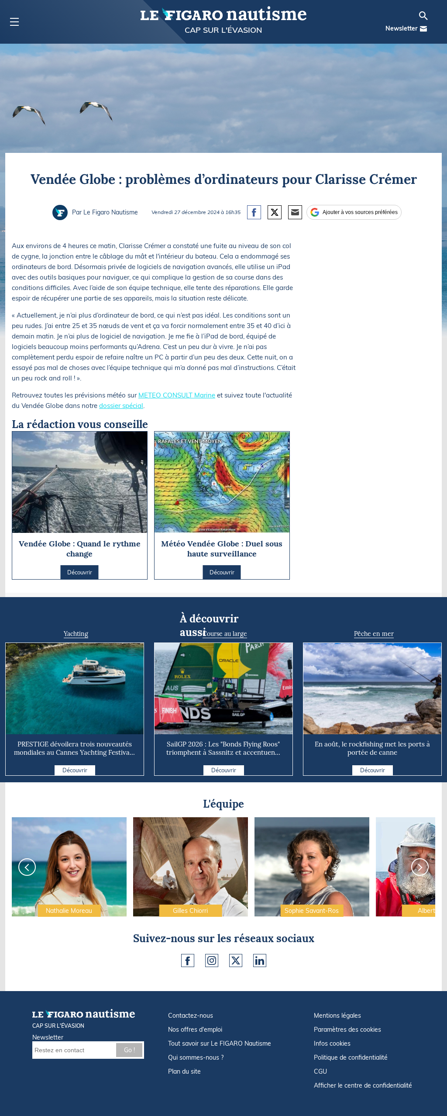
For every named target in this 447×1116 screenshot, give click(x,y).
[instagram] (211, 960)
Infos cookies (332, 1043)
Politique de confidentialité (351, 1057)
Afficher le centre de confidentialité (363, 1085)
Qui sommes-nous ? (196, 1057)
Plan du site (184, 1071)
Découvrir (74, 770)
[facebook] (187, 960)
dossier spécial (121, 405)
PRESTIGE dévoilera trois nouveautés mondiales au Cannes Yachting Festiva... (74, 748)
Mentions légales (337, 1015)
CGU (320, 1071)
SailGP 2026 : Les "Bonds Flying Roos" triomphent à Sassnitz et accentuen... (223, 748)
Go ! (129, 1050)
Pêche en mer (374, 634)
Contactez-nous (190, 1015)
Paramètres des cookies (347, 1029)
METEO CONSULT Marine (176, 395)
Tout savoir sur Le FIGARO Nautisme (219, 1043)
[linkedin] (259, 960)
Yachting (76, 634)
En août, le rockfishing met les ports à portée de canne (372, 748)
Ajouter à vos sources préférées (360, 212)
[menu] (14, 22)
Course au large (225, 634)
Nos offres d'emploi (195, 1029)
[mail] (423, 28)
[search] (423, 15)
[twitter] (235, 960)
